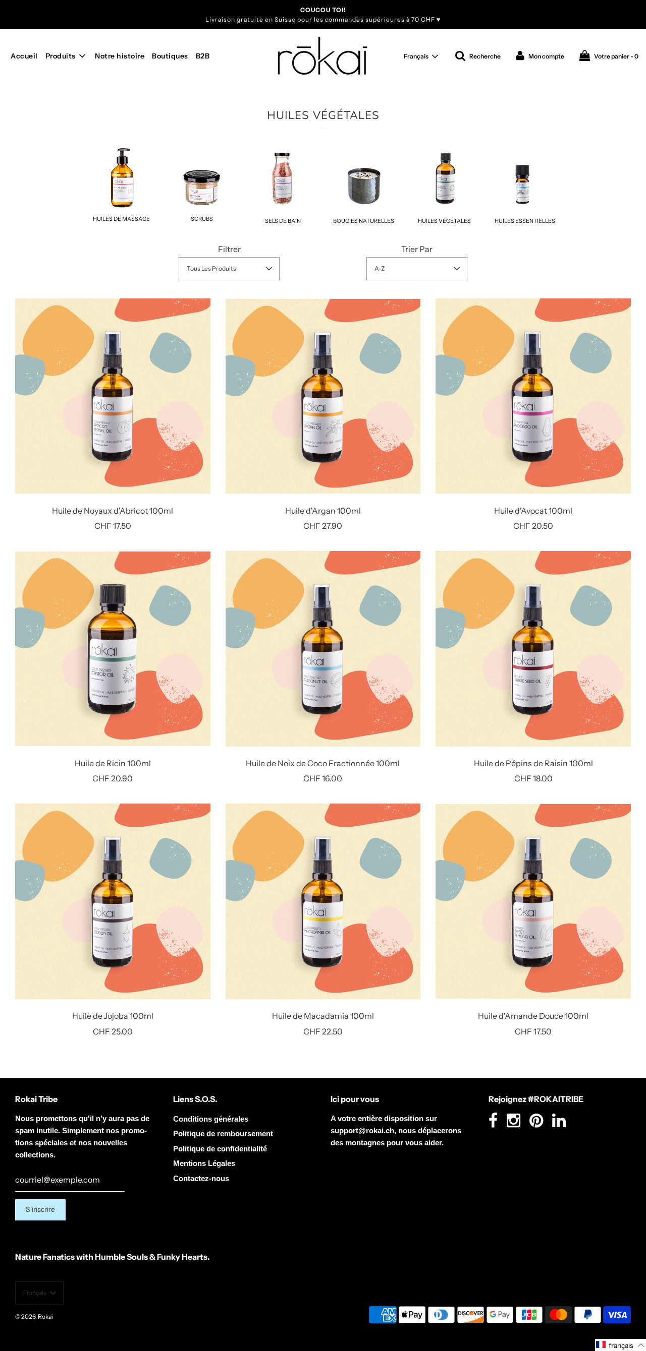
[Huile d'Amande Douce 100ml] (533, 901)
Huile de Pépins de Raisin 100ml (533, 763)
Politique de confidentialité (220, 1148)
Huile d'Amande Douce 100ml (533, 1016)
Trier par (417, 249)
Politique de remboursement (223, 1133)
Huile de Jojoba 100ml (112, 1016)
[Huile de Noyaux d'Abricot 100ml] (112, 396)
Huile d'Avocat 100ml (533, 511)
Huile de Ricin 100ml (113, 763)
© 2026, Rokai (34, 1316)
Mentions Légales (204, 1163)
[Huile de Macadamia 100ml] (323, 901)
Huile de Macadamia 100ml (323, 1016)
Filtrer (229, 249)
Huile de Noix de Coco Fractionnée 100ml (323, 763)
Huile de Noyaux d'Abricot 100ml (112, 511)
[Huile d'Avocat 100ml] (533, 396)
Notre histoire (119, 55)
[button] (420, 56)
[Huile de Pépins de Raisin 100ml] (533, 649)
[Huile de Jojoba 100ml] (112, 901)
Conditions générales (210, 1119)
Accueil (24, 55)
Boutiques (170, 55)
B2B (203, 55)
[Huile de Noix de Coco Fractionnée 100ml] (323, 649)
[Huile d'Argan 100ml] (323, 396)
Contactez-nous (201, 1178)
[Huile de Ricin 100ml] (112, 649)
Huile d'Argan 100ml (323, 511)
